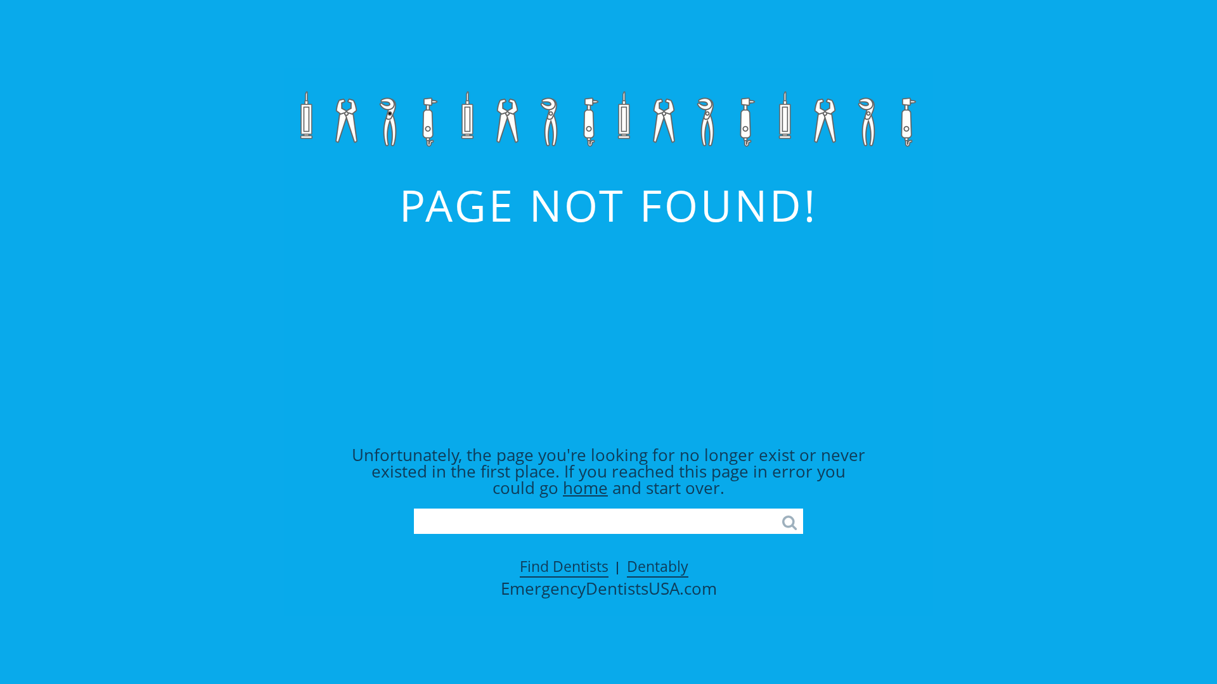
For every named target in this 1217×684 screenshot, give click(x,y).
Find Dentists (564, 566)
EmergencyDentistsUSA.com (609, 588)
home (585, 487)
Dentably (657, 566)
